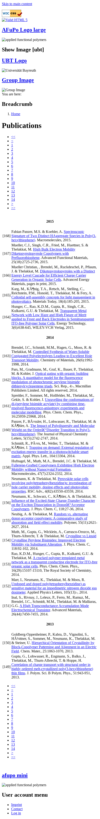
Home (15, 114)
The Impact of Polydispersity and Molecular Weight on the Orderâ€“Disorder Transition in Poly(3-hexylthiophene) (53, 430)
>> (13, 208)
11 (13, 187)
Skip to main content (17, 4)
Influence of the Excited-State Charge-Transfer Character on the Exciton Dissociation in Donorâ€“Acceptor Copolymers (53, 505)
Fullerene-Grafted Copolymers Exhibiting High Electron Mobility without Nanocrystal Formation (52, 467)
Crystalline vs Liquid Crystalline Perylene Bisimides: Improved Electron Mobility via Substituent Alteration (53, 540)
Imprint (16, 805)
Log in (16, 813)
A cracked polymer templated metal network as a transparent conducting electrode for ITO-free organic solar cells (54, 562)
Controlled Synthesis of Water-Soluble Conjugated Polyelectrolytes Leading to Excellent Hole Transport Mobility (51, 356)
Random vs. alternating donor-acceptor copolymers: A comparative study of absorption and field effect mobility (49, 518)
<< (13, 137)
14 (13, 199)
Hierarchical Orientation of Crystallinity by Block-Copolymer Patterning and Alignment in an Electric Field (54, 647)
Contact (17, 809)
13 (13, 195)
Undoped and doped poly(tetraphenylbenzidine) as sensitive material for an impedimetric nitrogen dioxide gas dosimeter (54, 588)
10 (13, 183)
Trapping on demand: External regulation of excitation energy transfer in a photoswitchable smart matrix (52, 452)
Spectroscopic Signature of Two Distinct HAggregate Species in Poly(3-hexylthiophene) (53, 236)
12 (13, 191)
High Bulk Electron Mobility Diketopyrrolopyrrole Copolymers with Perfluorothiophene (43, 253)
